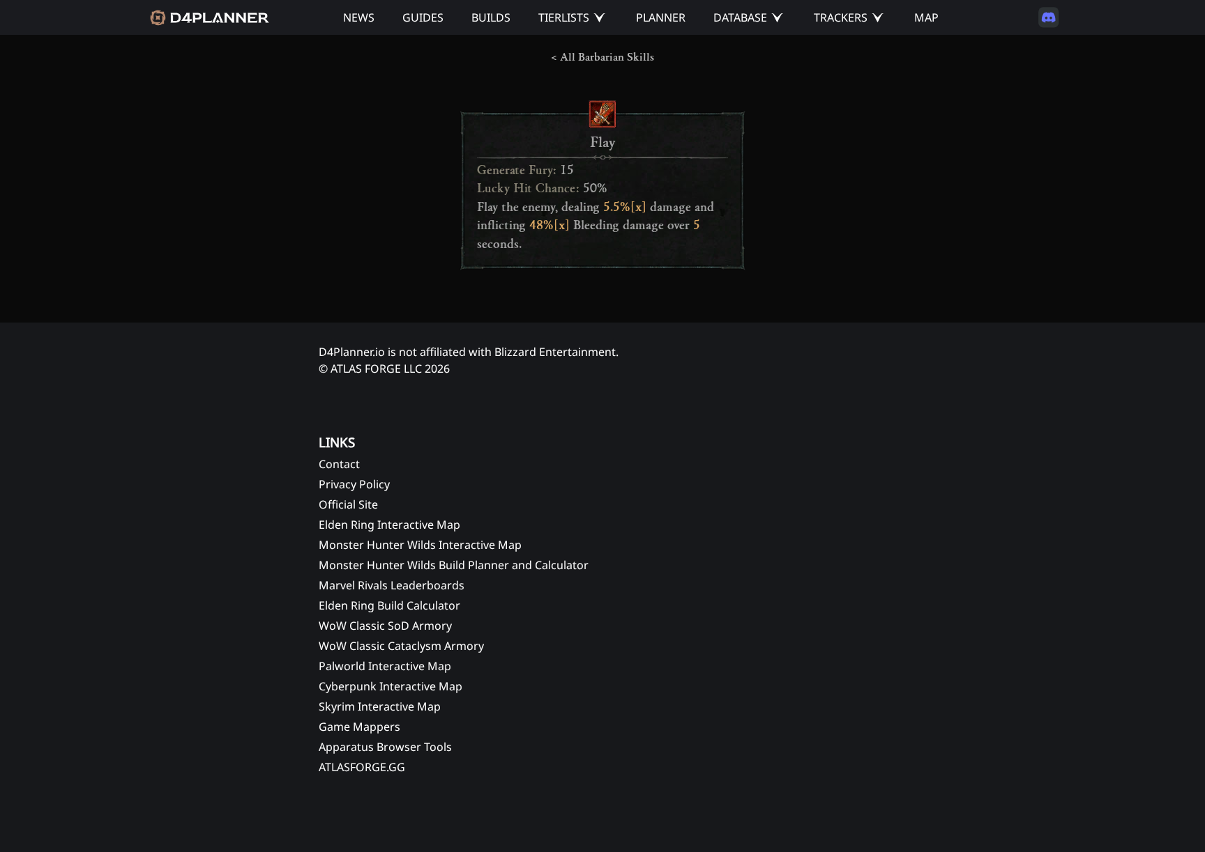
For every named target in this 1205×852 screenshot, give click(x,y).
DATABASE (740, 17)
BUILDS (490, 17)
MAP (926, 17)
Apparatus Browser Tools (385, 746)
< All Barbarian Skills (602, 57)
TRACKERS (840, 17)
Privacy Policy (354, 484)
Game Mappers (359, 726)
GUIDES (423, 17)
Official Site (348, 504)
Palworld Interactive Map (385, 666)
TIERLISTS (563, 17)
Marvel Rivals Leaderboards (391, 585)
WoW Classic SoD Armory (385, 625)
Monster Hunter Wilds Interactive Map (420, 544)
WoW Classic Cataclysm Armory (401, 645)
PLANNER (660, 17)
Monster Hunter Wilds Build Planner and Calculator (454, 565)
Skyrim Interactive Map (380, 706)
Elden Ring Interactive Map (389, 524)
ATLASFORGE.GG (362, 767)
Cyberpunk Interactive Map (390, 686)
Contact (339, 464)
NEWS (358, 17)
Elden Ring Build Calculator (389, 605)
